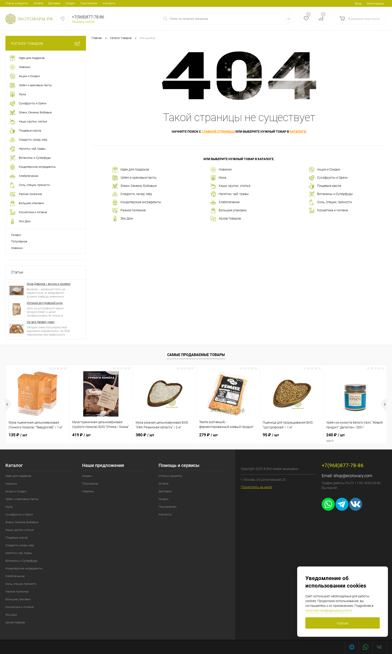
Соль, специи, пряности (334, 202)
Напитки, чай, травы (234, 194)
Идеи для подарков (134, 169)
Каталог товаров (27, 43)
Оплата (38, 3)
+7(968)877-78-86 (88, 17)
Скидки (70, 3)
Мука (222, 177)
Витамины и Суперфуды (335, 194)
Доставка (54, 3)
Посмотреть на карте (256, 487)
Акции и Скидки (328, 169)
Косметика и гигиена (332, 210)
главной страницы (218, 131)
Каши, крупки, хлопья (234, 186)
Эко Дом (126, 218)
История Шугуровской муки (45, 303)
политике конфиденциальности (328, 610)
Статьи (17, 272)
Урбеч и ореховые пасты (138, 177)
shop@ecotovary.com (352, 475)
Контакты (109, 3)
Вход (358, 3)
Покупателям (88, 3)
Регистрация (375, 3)
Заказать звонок (83, 21)
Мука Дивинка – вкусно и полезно (49, 284)
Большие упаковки (233, 210)
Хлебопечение (229, 202)
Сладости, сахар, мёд (136, 194)
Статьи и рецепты (16, 3)
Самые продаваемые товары (196, 355)
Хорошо (342, 623)
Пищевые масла (329, 186)
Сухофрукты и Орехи (332, 177)
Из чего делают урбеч (40, 322)
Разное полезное (133, 210)
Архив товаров (230, 218)
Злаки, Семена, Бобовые (138, 186)
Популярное (19, 241)
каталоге (298, 131)
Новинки (17, 248)
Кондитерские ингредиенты (140, 202)
